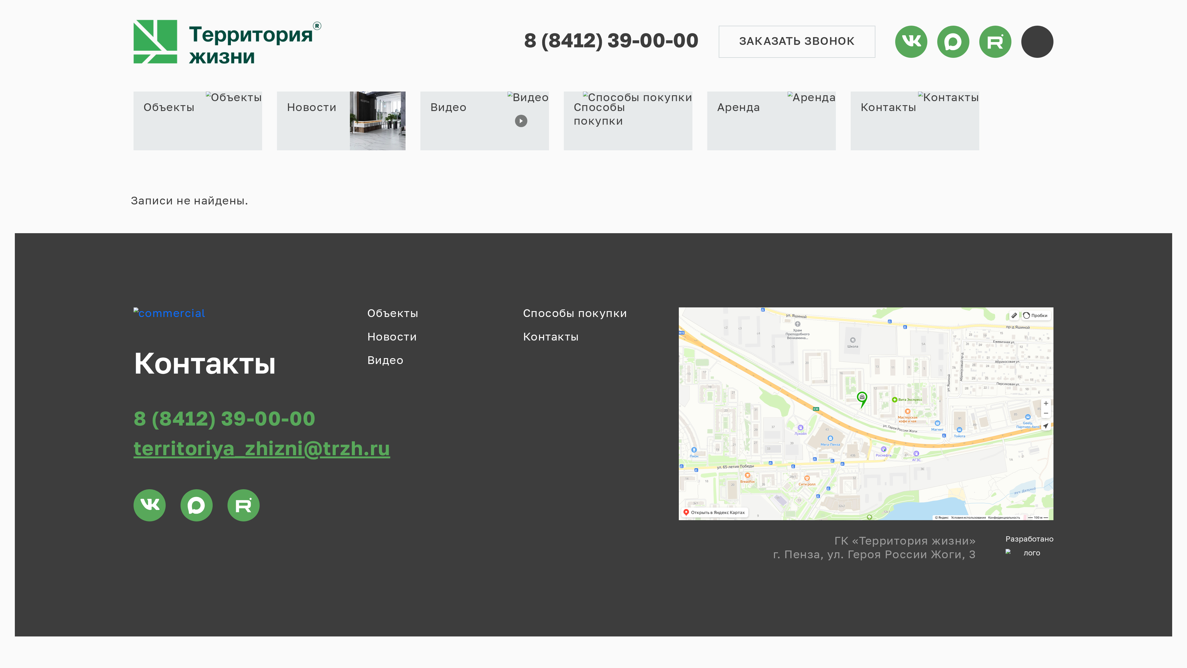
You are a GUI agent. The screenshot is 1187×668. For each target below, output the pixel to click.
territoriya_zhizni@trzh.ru (262, 450)
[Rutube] (995, 42)
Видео (385, 360)
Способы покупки (575, 313)
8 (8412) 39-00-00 (611, 42)
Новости (392, 337)
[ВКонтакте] (911, 42)
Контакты (551, 337)
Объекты (393, 313)
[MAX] (953, 42)
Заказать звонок (797, 41)
